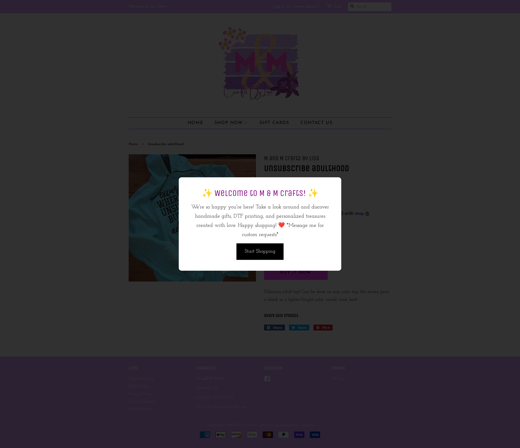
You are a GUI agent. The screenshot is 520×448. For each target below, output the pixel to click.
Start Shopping (260, 251)
